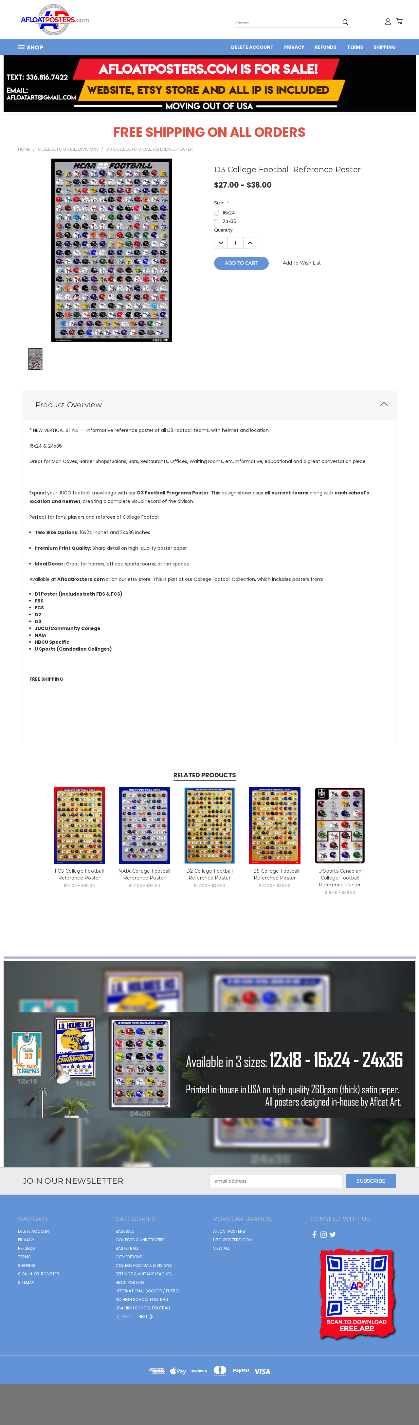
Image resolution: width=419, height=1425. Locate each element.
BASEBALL (125, 1231)
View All (221, 1248)
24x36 (229, 221)
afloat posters (229, 1231)
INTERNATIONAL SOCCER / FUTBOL (148, 1291)
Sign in (25, 1274)
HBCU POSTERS (130, 1282)
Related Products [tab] (204, 775)
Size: (221, 202)
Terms (355, 47)
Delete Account (252, 47)
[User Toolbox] (388, 21)
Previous (402, 1405)
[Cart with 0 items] (399, 21)
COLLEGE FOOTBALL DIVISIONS (144, 1265)
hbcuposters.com (232, 1240)
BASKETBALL (127, 1248)
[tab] (209, 405)
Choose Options (79, 830)
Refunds (326, 47)
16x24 (229, 213)
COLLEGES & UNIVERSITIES (140, 1240)
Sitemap (26, 1282)
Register (50, 1274)
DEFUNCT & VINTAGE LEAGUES (144, 1274)
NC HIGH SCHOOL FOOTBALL (142, 1299)
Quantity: (223, 229)
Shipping (384, 47)
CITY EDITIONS (129, 1257)
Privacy (294, 47)
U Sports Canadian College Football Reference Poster (339, 878)
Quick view (79, 818)
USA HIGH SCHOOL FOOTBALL (143, 1308)
